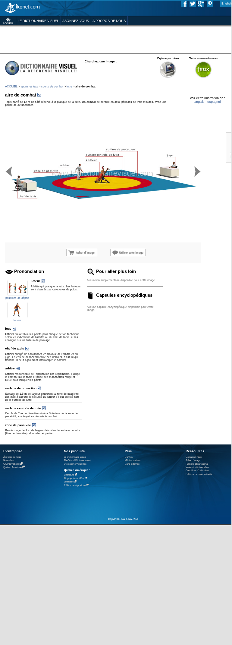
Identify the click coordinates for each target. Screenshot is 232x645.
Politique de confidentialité (199, 474)
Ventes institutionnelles (197, 467)
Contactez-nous (194, 457)
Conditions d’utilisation (197, 470)
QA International (11, 464)
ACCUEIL (11, 86)
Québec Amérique (12, 467)
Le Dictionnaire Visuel (75, 457)
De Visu (129, 457)
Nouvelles (8, 460)
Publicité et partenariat (197, 464)
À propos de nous (12, 457)
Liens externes (132, 464)
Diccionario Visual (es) (75, 464)
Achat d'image (193, 460)
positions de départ (17, 297)
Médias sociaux (133, 460)
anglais (199, 101)
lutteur (17, 320)
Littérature (69, 474)
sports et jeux (29, 86)
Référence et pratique (75, 485)
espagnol (214, 101)
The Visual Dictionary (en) (77, 460)
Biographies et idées (74, 478)
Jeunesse (69, 481)
